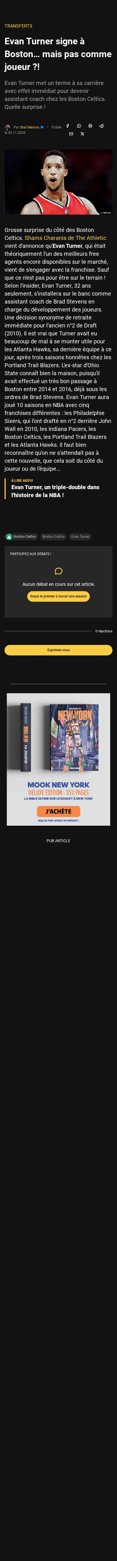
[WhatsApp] (79, 126)
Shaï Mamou (30, 127)
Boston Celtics (53, 537)
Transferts (18, 26)
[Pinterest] (90, 126)
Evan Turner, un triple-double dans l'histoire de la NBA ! (55, 491)
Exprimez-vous (58, 650)
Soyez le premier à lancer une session (58, 596)
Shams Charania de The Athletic (65, 237)
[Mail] (71, 134)
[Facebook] (68, 126)
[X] (82, 134)
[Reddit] (102, 126)
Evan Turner (80, 537)
